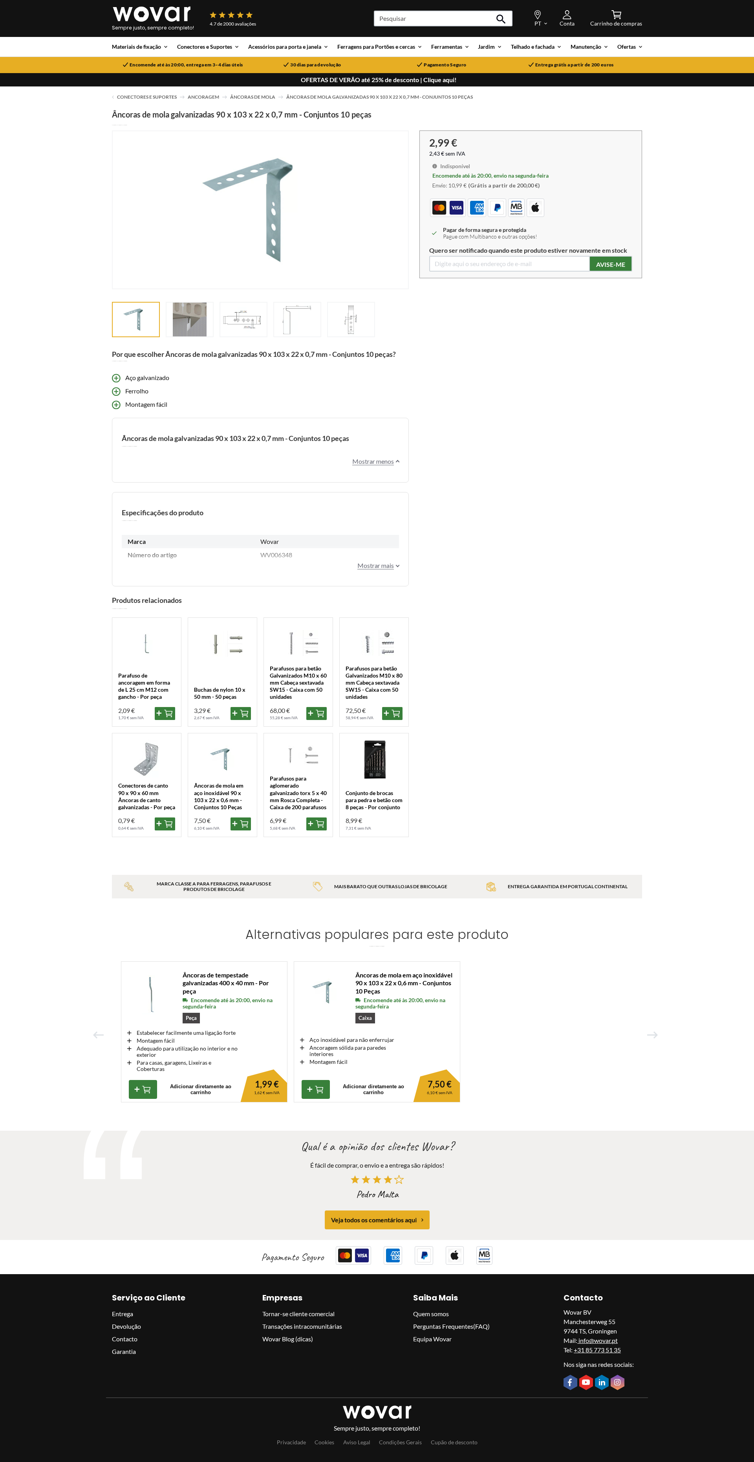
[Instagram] (618, 1383)
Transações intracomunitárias (302, 1326)
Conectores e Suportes (147, 97)
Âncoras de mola (252, 97)
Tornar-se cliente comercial (298, 1313)
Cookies (324, 1442)
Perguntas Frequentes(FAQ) (451, 1326)
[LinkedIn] (603, 1383)
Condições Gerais (400, 1442)
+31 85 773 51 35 (597, 1350)
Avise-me (610, 264)
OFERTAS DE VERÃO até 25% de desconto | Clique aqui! (379, 79)
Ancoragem (203, 97)
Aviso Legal (356, 1442)
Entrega (122, 1313)
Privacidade (291, 1442)
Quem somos (431, 1313)
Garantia (124, 1351)
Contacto (124, 1339)
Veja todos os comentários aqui (374, 1219)
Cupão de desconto (454, 1442)
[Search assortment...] (501, 18)
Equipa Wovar (432, 1339)
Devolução (126, 1326)
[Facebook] (571, 1383)
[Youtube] (587, 1383)
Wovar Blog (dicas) (287, 1339)
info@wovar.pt (597, 1340)
